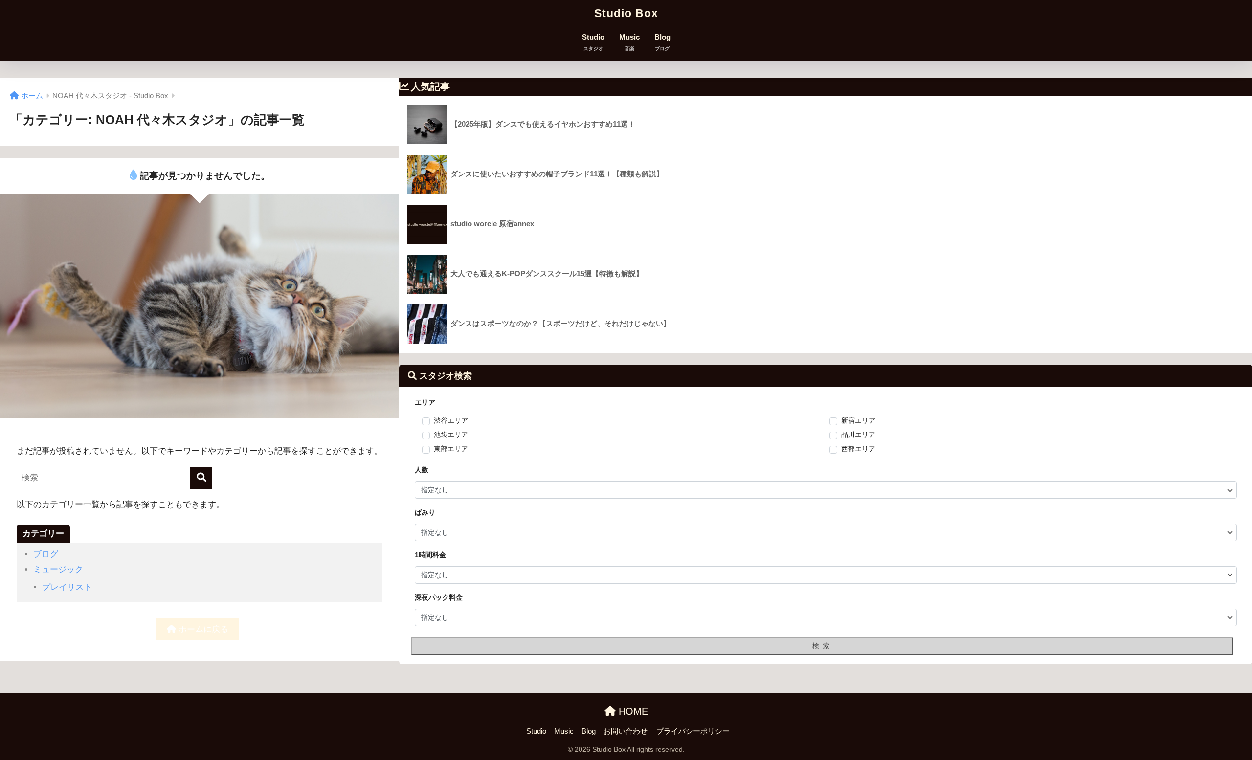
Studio (593, 42)
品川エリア (858, 434)
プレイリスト (67, 587)
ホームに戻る (202, 629)
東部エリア (451, 449)
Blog (662, 42)
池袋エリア (451, 434)
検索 (822, 646)
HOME (632, 711)
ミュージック (58, 569)
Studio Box (626, 13)
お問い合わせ (626, 731)
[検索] (201, 478)
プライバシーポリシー (693, 731)
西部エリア (858, 449)
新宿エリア (858, 420)
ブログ (45, 554)
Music (629, 42)
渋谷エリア (451, 420)
